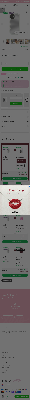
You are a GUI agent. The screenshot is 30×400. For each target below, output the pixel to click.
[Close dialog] (29, 186)
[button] (15, 200)
